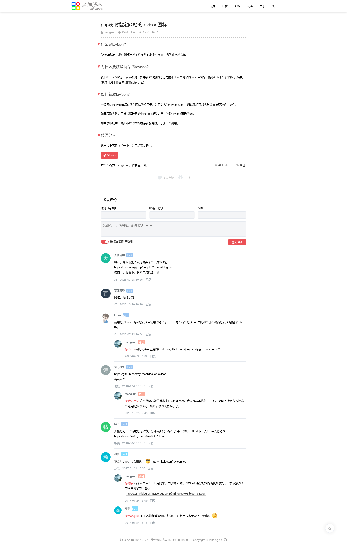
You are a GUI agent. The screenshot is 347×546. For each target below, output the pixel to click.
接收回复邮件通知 (121, 241)
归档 (237, 6)
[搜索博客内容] (272, 6)
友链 (250, 6)
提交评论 (237, 242)
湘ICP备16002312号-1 (134, 540)
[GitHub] (225, 540)
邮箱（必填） (157, 208)
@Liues (130, 349)
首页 (212, 6)
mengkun (109, 32)
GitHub (111, 155)
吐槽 (225, 6)
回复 (148, 279)
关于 (262, 6)
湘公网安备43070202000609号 (171, 540)
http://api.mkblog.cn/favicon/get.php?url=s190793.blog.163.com (166, 493)
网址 (200, 208)
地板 (117, 386)
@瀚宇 (129, 483)
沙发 (117, 468)
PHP (231, 165)
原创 (242, 165)
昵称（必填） (109, 208)
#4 (116, 334)
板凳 (117, 443)
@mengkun (132, 516)
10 (156, 32)
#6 (116, 279)
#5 (116, 304)
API (220, 165)
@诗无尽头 (132, 401)
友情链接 (131, 82)
